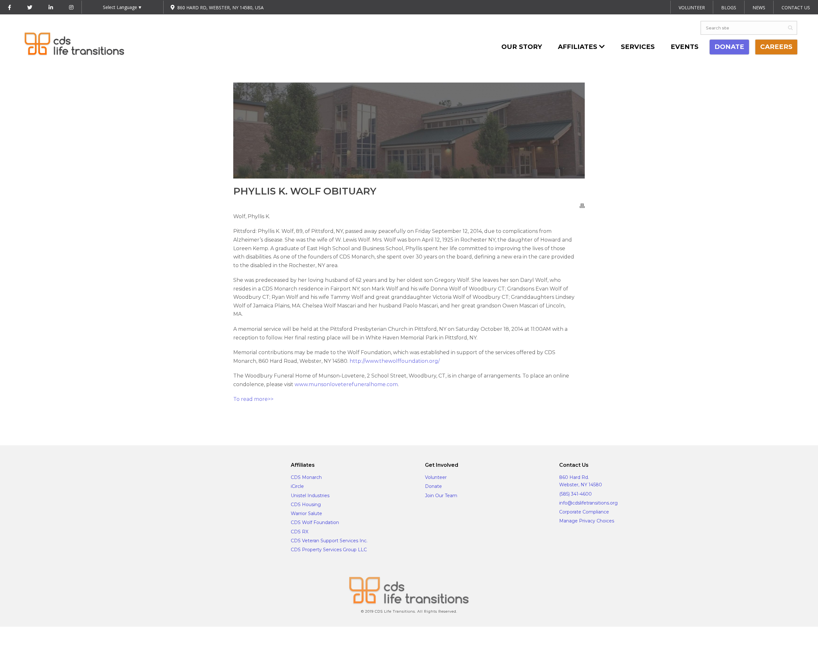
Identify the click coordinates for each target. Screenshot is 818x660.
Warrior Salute (306, 513)
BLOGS (728, 7)
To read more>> (253, 399)
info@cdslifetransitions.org (588, 503)
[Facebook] (9, 7)
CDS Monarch (306, 477)
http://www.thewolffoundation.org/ (395, 361)
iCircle (297, 486)
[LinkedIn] (50, 7)
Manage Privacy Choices (586, 521)
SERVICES (638, 47)
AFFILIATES (578, 47)
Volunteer (436, 477)
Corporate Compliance (584, 512)
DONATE (729, 47)
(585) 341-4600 (575, 494)
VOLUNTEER (692, 7)
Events (684, 47)
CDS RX (299, 532)
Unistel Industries (310, 495)
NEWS (758, 7)
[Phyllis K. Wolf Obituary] (409, 131)
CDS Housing (306, 504)
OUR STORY (521, 47)
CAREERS (776, 47)
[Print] (582, 205)
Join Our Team (441, 495)
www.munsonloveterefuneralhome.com (346, 384)
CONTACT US (796, 7)
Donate (433, 486)
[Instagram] (71, 7)
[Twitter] (29, 7)
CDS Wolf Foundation (315, 522)
